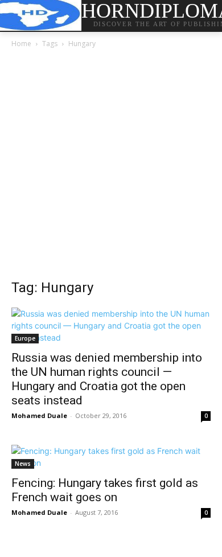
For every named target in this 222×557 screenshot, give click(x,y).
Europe (25, 338)
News (23, 464)
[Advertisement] (111, 167)
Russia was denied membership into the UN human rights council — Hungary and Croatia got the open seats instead (106, 379)
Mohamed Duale (39, 415)
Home (21, 43)
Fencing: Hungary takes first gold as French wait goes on (104, 490)
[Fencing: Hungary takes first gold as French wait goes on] (111, 457)
